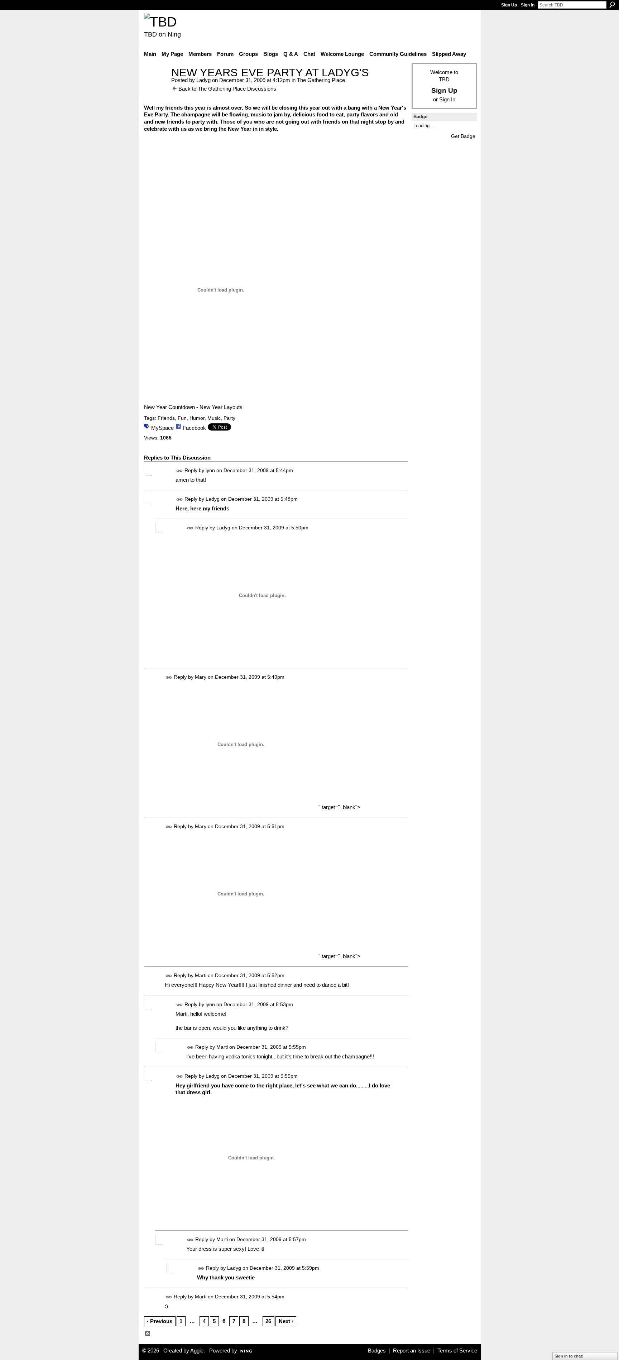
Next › (286, 1321)
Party (229, 418)
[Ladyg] (155, 85)
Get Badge (463, 136)
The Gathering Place (321, 80)
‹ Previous (159, 1321)
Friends (166, 418)
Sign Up (509, 5)
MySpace (162, 428)
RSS (148, 1334)
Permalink (179, 470)
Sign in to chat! (569, 1356)
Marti (200, 976)
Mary (200, 677)
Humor (197, 418)
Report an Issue (411, 1351)
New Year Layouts (221, 407)
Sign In (527, 5)
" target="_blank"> (338, 807)
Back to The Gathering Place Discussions (227, 89)
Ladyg (203, 80)
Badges (377, 1351)
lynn (210, 470)
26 (268, 1321)
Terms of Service (457, 1351)
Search (612, 4)
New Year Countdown (169, 407)
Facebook (194, 428)
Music (214, 418)
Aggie (196, 1351)
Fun (182, 418)
